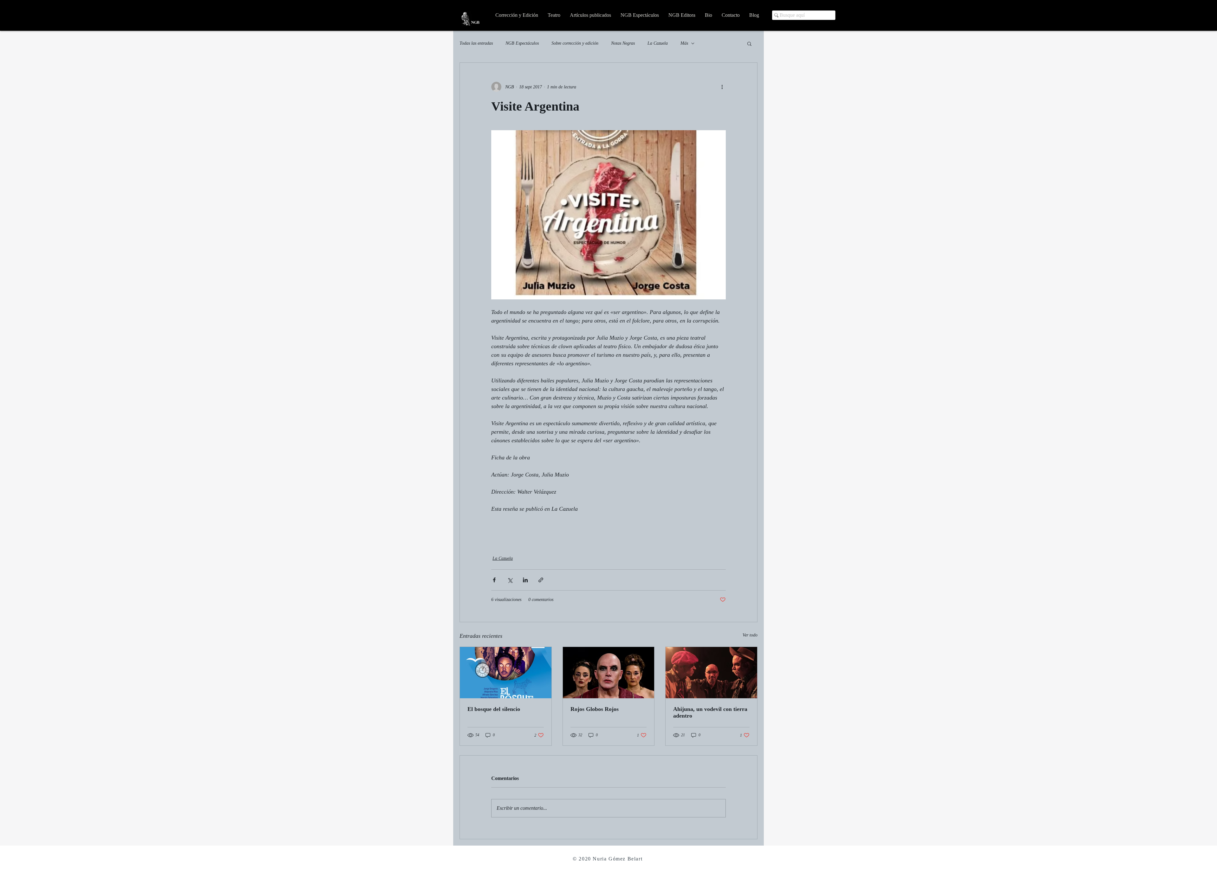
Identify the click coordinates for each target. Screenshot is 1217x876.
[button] (749, 43)
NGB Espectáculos (522, 43)
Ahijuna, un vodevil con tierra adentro (710, 712)
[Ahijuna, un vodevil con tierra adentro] (711, 672)
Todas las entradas (476, 43)
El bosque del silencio (493, 709)
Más (684, 43)
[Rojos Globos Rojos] (608, 672)
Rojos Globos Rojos (594, 709)
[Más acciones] (722, 87)
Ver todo (750, 635)
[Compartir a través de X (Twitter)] (510, 580)
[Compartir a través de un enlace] (541, 580)
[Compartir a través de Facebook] (494, 580)
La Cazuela (657, 43)
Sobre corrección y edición (574, 43)
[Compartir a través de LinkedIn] (525, 580)
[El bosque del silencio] (505, 672)
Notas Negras (623, 43)
